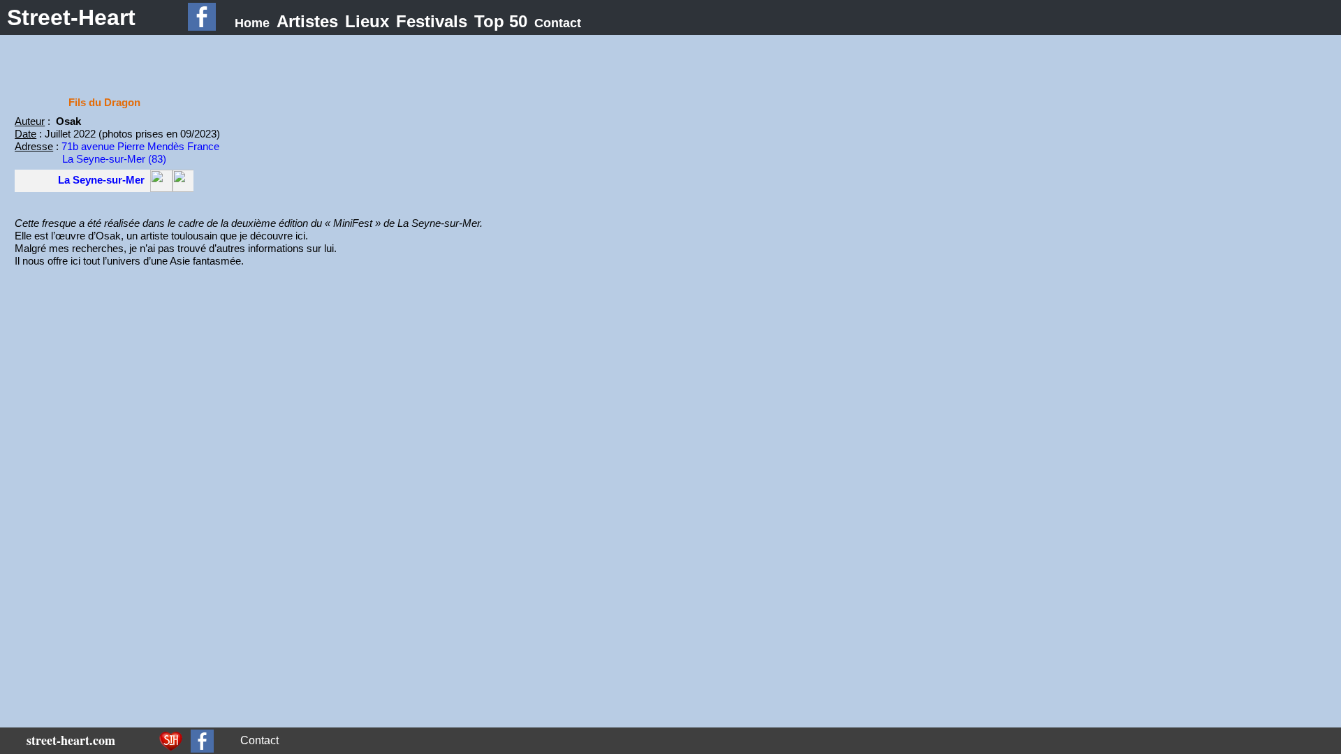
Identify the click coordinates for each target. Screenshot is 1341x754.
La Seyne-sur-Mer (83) (114, 159)
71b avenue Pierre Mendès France (140, 146)
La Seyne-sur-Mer (101, 180)
